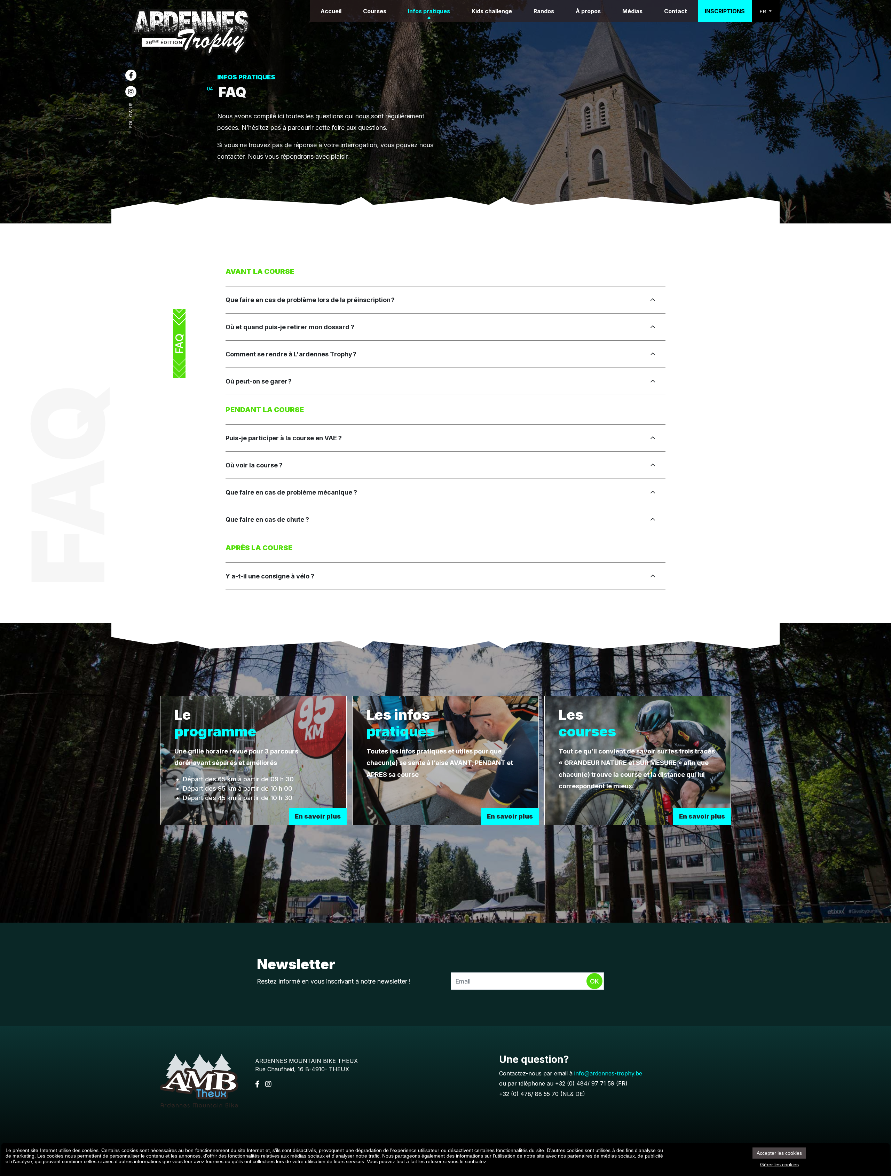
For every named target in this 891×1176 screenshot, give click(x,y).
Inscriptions (725, 11)
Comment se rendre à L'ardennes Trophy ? (292, 354)
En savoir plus (318, 816)
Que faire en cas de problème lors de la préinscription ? (311, 299)
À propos (588, 11)
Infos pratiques (429, 11)
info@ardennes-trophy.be (608, 1073)
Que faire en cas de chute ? (267, 519)
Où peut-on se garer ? (259, 381)
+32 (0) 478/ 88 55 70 (529, 1093)
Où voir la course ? (254, 465)
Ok (594, 981)
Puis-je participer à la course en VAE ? (284, 438)
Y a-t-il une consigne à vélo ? (270, 576)
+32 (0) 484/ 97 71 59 (584, 1083)
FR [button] (763, 11)
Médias (632, 11)
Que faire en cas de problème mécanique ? (291, 492)
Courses (374, 11)
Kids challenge (492, 11)
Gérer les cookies (779, 1164)
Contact (675, 11)
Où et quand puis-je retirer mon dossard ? (290, 327)
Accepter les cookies (779, 1153)
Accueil (331, 11)
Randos (544, 11)
